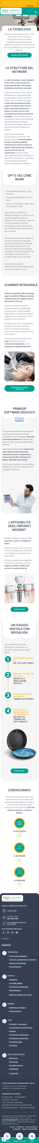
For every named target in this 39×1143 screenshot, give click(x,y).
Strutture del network (19, 55)
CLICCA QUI (11, 924)
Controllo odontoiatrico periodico (22, 960)
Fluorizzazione (15, 967)
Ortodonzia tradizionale (18, 1035)
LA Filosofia (19, 831)
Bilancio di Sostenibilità (29, 1129)
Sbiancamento (15, 990)
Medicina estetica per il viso (20, 995)
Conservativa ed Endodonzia (20, 1028)
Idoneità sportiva (16, 1066)
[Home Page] (11, 11)
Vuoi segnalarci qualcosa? (17, 923)
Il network (19, 856)
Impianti (12, 1031)
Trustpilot (5, 939)
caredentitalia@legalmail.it (10, 1120)
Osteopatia (13, 1069)
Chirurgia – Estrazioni (18, 1024)
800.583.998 (12, 918)
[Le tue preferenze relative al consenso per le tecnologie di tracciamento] (4, 1139)
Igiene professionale (17, 963)
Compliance (20, 1127)
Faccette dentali (15, 983)
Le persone (19, 880)
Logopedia (13, 1073)
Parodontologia (15, 1042)
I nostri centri (12, 911)
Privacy (12, 1127)
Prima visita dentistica (18, 956)
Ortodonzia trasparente (18, 987)
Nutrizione (13, 1058)
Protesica (13, 1045)
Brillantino (13, 980)
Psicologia (13, 1062)
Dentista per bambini (17, 1008)
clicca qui (30, 6)
